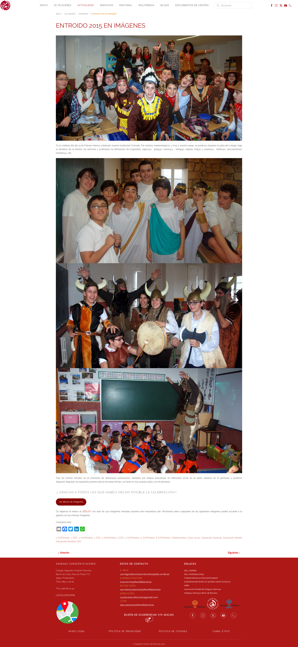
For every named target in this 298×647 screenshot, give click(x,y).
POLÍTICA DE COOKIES (173, 631)
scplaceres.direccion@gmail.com (139, 597)
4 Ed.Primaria (132, 537)
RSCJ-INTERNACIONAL (194, 574)
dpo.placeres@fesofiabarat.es (137, 604)
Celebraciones (178, 537)
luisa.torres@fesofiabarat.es (135, 581)
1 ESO (74, 537)
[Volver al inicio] (5, 5)
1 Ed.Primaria (62, 537)
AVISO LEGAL (76, 631)
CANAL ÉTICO (221, 631)
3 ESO (120, 537)
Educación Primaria (66, 541)
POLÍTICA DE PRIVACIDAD (125, 631)
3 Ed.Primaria (109, 537)
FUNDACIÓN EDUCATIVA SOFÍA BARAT (201, 578)
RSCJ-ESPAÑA (190, 571)
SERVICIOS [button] (106, 5)
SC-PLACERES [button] (62, 5)
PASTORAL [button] (125, 5)
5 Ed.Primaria (147, 537)
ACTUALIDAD (85, 5)
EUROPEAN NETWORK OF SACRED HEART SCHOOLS (207, 582)
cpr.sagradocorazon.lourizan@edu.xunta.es (144, 574)
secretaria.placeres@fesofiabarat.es (140, 589)
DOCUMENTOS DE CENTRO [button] (192, 5)
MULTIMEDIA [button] (146, 5)
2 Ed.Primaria (86, 537)
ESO (79, 541)
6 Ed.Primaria (163, 537)
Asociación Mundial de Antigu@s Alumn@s (202, 589)
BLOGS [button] (164, 5)
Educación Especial (211, 537)
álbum (86, 511)
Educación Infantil (232, 537)
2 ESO (97, 537)
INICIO (44, 5)
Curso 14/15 (193, 537)
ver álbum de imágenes (71, 502)
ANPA (186, 586)
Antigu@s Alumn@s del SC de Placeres (200, 593)
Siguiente (233, 553)
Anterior (64, 553)
